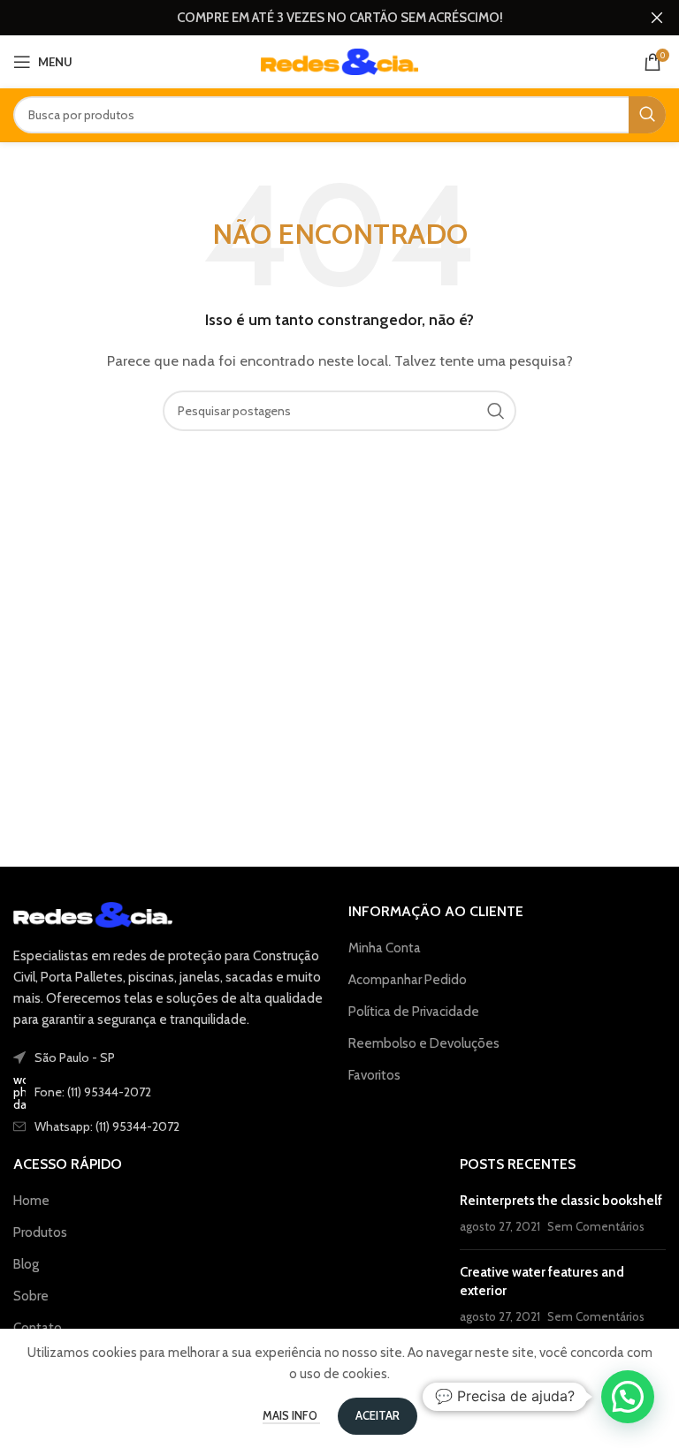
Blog (26, 1264)
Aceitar (377, 1415)
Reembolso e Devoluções (424, 1043)
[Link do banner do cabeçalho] (313, 17)
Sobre (31, 1296)
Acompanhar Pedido (407, 980)
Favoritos (374, 1075)
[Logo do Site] (340, 61)
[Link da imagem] (92, 913)
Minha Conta (384, 948)
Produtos (40, 1232)
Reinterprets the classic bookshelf (561, 1201)
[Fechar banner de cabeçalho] (657, 17)
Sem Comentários (596, 1226)
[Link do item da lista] (172, 1092)
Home (31, 1201)
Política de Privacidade (413, 1012)
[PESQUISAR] (647, 114)
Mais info (291, 1415)
